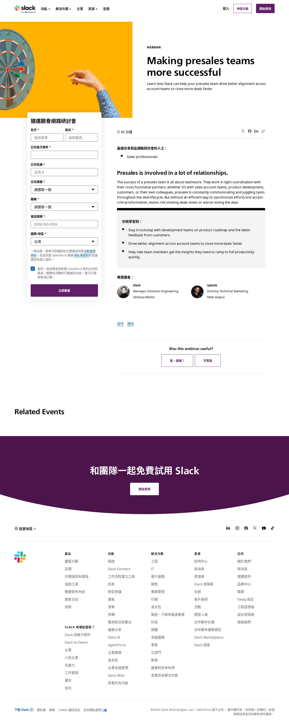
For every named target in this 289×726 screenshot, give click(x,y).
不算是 (207, 360)
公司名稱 (38, 164)
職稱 (35, 199)
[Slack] (25, 8)
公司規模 (38, 181)
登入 (226, 8)
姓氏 (69, 130)
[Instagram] (237, 528)
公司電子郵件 (41, 147)
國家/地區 (38, 233)
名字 (35, 130)
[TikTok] (273, 528)
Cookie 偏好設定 (69, 710)
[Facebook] (250, 131)
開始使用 (265, 8)
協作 (120, 323)
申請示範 (243, 8)
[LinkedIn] (256, 131)
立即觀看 (64, 290)
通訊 (130, 323)
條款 (52, 710)
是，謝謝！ (177, 360)
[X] (255, 528)
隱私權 (41, 710)
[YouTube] (264, 528)
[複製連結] (263, 131)
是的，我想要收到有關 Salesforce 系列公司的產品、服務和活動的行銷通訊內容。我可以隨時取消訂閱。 (67, 272)
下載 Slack (21, 709)
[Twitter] (243, 131)
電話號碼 (38, 216)
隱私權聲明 (81, 255)
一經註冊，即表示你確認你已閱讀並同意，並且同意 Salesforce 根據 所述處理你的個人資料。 (64, 255)
